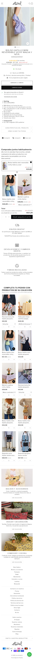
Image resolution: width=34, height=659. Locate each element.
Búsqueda (17, 583)
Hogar (17, 574)
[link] (4, 165)
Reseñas (17, 629)
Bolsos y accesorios (17, 569)
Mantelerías (17, 576)
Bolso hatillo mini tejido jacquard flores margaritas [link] (8, 422)
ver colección (17, 497)
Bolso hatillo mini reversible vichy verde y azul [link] (8, 200)
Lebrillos (16, 581)
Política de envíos (17, 598)
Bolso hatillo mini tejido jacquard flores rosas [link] (24, 422)
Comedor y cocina (17, 579)
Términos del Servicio (17, 603)
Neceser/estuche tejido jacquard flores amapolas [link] (8, 318)
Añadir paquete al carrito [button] (22, 217)
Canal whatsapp (17, 631)
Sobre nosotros (17, 617)
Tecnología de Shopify (17, 657)
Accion (17, 612)
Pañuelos (17, 572)
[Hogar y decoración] (17, 511)
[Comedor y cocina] (17, 542)
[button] (2, 217)
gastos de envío (18, 64)
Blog (17, 634)
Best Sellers (17, 567)
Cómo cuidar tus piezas (17, 131)
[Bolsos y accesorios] (17, 478)
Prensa (17, 591)
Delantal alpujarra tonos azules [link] (24, 454)
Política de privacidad (17, 605)
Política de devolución (17, 600)
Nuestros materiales (17, 626)
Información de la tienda (10, 96)
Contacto (17, 610)
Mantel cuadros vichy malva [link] (23, 198)
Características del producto (17, 128)
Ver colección (17, 562)
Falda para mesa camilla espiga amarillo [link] (23, 318)
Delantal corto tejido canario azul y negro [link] (8, 454)
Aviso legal (17, 607)
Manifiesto (17, 624)
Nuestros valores (17, 622)
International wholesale (17, 595)
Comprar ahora (17, 87)
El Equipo (17, 619)
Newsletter (17, 593)
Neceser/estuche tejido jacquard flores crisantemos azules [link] (24, 386)
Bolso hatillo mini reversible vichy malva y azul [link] (18, 164)
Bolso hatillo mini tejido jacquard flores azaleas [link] (24, 353)
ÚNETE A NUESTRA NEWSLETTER (17, 638)
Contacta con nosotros (17, 588)
